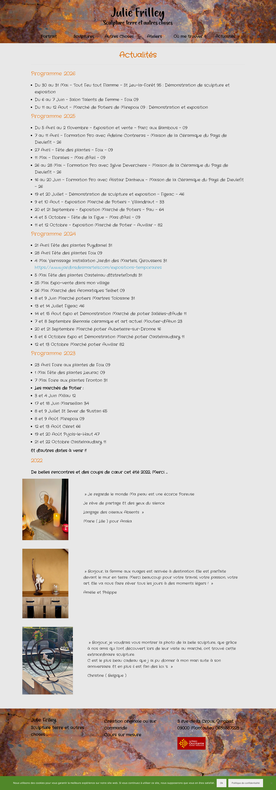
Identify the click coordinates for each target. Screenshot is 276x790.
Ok (221, 783)
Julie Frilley (138, 13)
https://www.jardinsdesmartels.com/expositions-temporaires (98, 268)
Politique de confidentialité (246, 783)
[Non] (271, 783)
